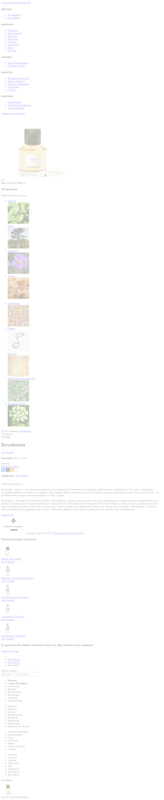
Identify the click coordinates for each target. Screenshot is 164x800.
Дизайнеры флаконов (19, 105)
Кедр (10, 225)
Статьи (11, 90)
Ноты (11, 47)
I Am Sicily (27, 578)
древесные (25, 431)
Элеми (11, 328)
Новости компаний (18, 84)
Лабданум (13, 251)
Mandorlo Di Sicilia (11, 578)
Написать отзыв (10, 466)
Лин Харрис (22, 475)
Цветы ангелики (17, 403)
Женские (12, 36)
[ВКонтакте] (3, 470)
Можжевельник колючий (21, 378)
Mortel (5, 559)
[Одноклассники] (12, 470)
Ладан (11, 276)
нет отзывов (8, 561)
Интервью (13, 87)
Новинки (13, 30)
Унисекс (12, 42)
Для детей (13, 44)
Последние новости (18, 78)
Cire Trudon (7, 452)
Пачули (12, 200)
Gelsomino (7, 616)
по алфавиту (14, 15)
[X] (8, 470)
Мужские (13, 39)
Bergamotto (7, 636)
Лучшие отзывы (16, 65)
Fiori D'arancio (9, 597)
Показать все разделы (13, 113)
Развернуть (7, 514)
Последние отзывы (18, 63)
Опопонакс (14, 303)
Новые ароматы (16, 81)
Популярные (14, 33)
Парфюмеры (14, 102)
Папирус (12, 353)
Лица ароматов (16, 108)
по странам (14, 18)
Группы (12, 50)
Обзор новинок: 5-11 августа (68, 533)
